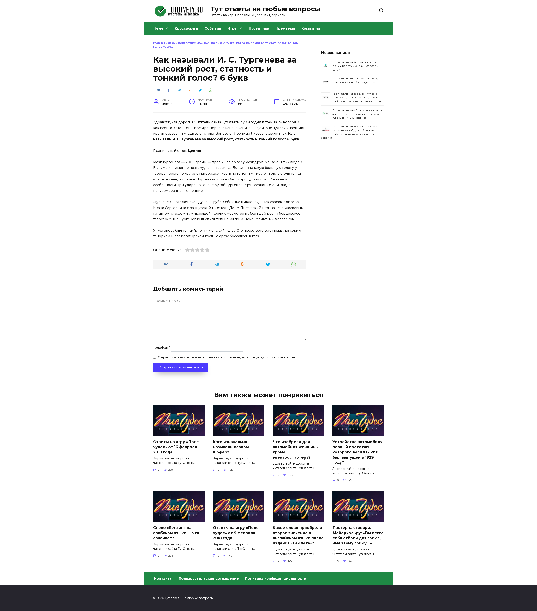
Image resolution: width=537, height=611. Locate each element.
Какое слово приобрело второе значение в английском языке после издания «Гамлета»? (298, 535)
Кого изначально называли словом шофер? (231, 446)
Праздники (259, 28)
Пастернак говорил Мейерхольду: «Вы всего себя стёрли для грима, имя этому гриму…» (358, 535)
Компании (310, 28)
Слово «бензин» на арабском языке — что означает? (176, 532)
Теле (158, 28)
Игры (232, 28)
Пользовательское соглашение (209, 579)
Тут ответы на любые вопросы (265, 9)
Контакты (163, 579)
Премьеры (285, 28)
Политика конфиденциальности (275, 579)
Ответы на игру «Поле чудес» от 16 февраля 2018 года (176, 446)
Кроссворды (186, 28)
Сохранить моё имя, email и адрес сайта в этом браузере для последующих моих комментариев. (227, 357)
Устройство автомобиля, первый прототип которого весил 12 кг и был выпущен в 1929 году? (357, 452)
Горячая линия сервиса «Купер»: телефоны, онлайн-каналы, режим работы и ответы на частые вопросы (356, 97)
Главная (159, 43)
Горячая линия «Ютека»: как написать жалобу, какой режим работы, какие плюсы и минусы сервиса (357, 113)
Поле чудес (187, 43)
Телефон (162, 348)
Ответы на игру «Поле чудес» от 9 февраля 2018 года (236, 532)
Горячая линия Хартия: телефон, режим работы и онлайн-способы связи (355, 65)
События (213, 28)
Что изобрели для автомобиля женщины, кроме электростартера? (296, 449)
